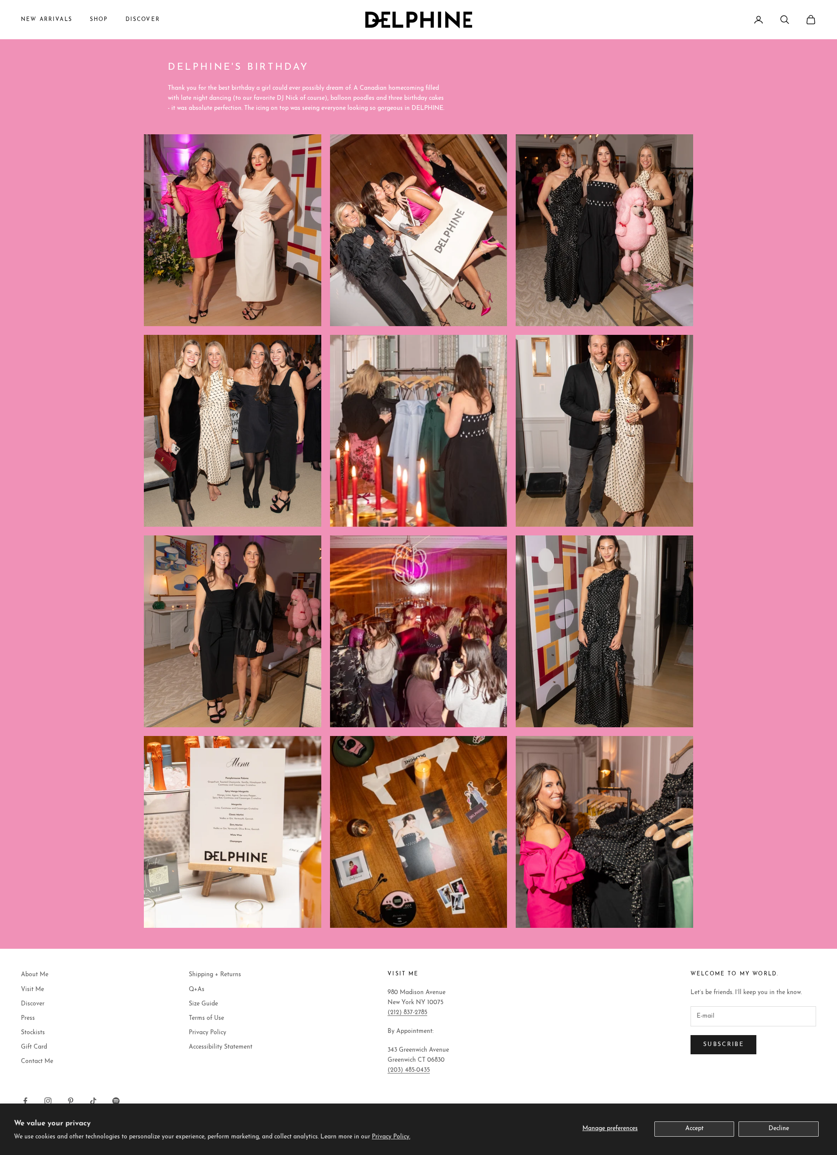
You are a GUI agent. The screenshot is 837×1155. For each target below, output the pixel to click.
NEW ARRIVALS (46, 19)
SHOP (99, 19)
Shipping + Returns (215, 974)
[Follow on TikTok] (93, 1101)
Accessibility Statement (220, 1047)
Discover (32, 1004)
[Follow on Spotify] (116, 1101)
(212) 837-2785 (407, 1012)
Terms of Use (206, 1018)
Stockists (33, 1032)
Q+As (196, 989)
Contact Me (37, 1061)
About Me (34, 974)
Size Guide (203, 1004)
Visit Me (32, 989)
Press (28, 1018)
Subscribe (723, 1044)
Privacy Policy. (391, 1137)
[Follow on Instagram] (48, 1101)
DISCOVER (143, 19)
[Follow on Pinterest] (70, 1101)
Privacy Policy (207, 1032)
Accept (694, 1128)
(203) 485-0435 (409, 1070)
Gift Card (34, 1047)
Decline (779, 1128)
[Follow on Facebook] (25, 1101)
